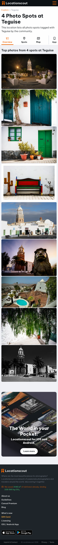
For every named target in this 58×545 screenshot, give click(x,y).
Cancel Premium (9, 503)
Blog (3, 507)
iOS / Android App (10, 524)
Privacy (44, 542)
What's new (6, 513)
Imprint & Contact (11, 542)
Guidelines (6, 499)
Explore (5, 10)
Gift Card (5, 517)
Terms (52, 542)
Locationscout (14, 3)
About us (5, 496)
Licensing (6, 520)
